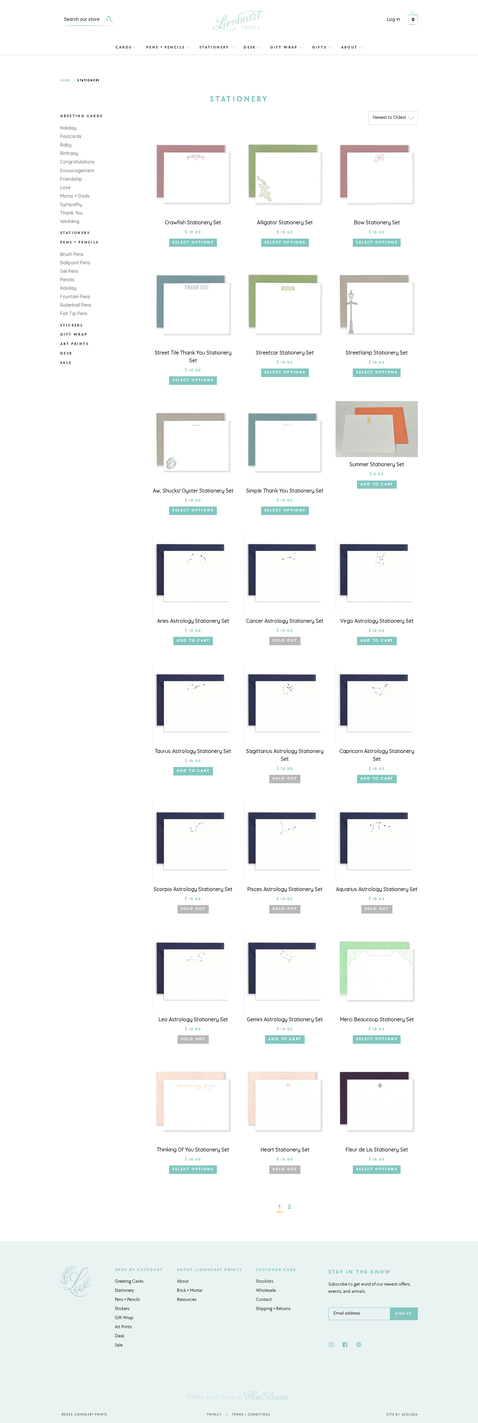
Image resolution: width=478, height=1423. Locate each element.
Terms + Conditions (251, 1414)
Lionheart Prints (91, 1414)
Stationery (214, 47)
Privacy (214, 1414)
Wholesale (266, 1291)
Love (65, 187)
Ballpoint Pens (75, 262)
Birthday (69, 153)
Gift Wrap (284, 47)
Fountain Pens (75, 296)
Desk (250, 47)
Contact (264, 1300)
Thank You (71, 213)
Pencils (67, 279)
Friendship (71, 179)
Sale (66, 363)
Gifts (319, 47)
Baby (66, 144)
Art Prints (74, 344)
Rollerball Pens (75, 305)
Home (65, 80)
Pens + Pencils (165, 47)
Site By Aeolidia (402, 1414)
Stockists (264, 1281)
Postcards (71, 136)
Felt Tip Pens (73, 313)
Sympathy (71, 204)
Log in (393, 19)
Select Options (193, 242)
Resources (186, 1300)
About (349, 47)
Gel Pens (69, 271)
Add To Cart (376, 484)
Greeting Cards (81, 116)
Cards (123, 47)
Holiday (68, 128)
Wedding (69, 221)
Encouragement (77, 170)
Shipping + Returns (273, 1309)
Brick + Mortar (190, 1291)
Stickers (71, 326)
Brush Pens (72, 254)
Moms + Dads (75, 196)
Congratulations (77, 161)
